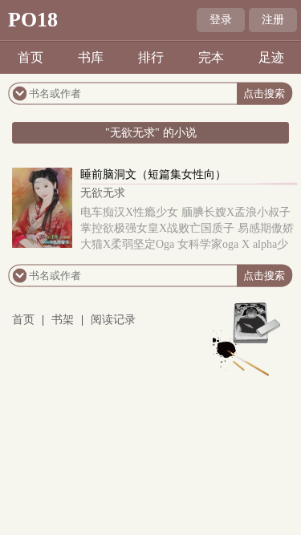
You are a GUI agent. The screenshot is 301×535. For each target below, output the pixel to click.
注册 (273, 20)
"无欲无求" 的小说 (151, 133)
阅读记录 (113, 320)
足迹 (271, 57)
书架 (62, 320)
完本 (211, 57)
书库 (91, 57)
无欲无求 (102, 193)
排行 (151, 57)
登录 (220, 20)
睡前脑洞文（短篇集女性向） (153, 174)
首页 (30, 57)
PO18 (33, 19)
